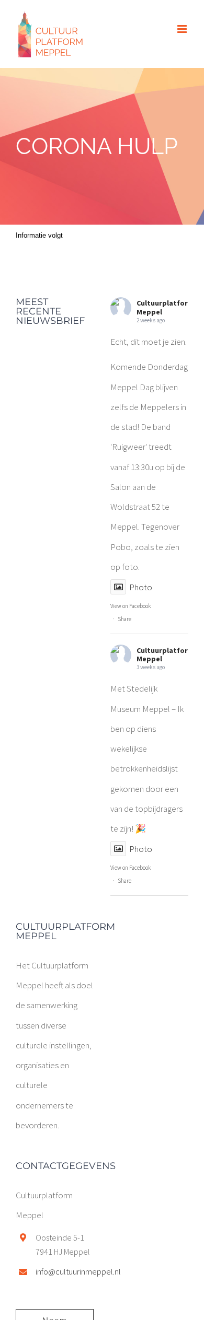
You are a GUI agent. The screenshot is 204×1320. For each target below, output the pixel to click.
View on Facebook (130, 606)
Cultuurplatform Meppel (165, 307)
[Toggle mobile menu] (182, 29)
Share (124, 619)
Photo (140, 587)
